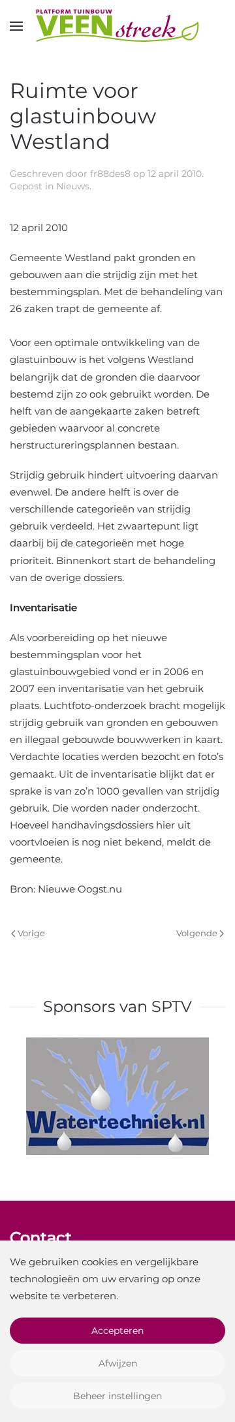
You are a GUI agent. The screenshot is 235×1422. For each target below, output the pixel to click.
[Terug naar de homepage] (117, 26)
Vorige (31, 933)
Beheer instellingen (117, 1396)
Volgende (196, 933)
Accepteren (117, 1330)
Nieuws (72, 186)
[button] (16, 26)
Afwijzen (118, 1363)
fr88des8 (110, 174)
